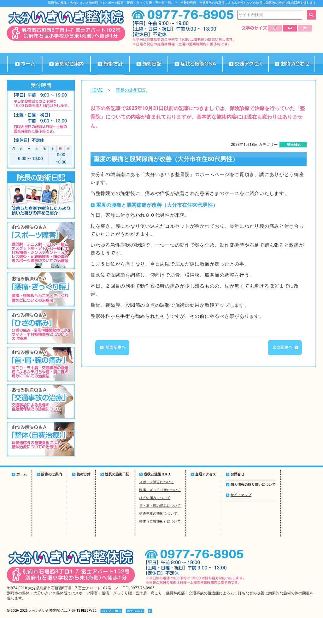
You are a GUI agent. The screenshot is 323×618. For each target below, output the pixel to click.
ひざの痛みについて (154, 498)
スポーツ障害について (156, 482)
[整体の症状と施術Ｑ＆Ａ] (194, 64)
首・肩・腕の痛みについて (160, 506)
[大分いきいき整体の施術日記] (148, 64)
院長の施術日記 (131, 90)
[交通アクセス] (245, 64)
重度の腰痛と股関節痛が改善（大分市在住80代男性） (166, 159)
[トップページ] (24, 64)
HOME (97, 90)
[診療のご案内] (66, 64)
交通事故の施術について (158, 514)
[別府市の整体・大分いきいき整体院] (66, 39)
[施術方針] (109, 64)
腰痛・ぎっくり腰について (160, 490)
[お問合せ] (291, 64)
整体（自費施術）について (160, 521)
